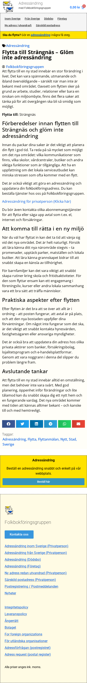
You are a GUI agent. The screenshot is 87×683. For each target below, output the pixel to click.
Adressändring (31, 3)
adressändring (40, 35)
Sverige (8, 444)
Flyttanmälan (48, 439)
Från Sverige (32, 18)
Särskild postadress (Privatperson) (30, 580)
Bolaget (10, 628)
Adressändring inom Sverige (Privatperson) (36, 546)
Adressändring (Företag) (23, 566)
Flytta (32, 439)
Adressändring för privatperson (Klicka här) (36, 201)
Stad (72, 439)
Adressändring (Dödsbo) (23, 560)
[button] (8, 424)
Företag (62, 18)
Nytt (63, 439)
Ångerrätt (11, 621)
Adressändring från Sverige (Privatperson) (36, 553)
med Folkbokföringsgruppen (35, 8)
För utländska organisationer (26, 641)
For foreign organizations (23, 634)
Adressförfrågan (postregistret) (28, 648)
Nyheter (10, 593)
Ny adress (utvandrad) (18, 25)
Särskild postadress (48, 25)
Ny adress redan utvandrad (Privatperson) (36, 573)
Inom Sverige (12, 18)
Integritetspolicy (16, 607)
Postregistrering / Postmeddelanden (31, 586)
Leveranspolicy (16, 614)
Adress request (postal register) (28, 654)
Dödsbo (48, 18)
